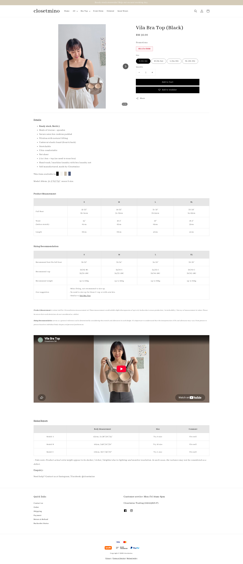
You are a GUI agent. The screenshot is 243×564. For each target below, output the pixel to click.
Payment (37, 515)
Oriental (110, 11)
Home (66, 11)
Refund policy (132, 558)
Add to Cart (167, 82)
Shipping (38, 511)
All (74, 11)
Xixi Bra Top (85, 296)
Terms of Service (119, 558)
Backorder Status (41, 523)
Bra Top (84, 11)
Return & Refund (41, 519)
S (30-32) (143, 61)
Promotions (142, 42)
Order (36, 507)
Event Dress (98, 11)
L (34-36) (174, 61)
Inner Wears (123, 11)
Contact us (38, 503)
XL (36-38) (190, 61)
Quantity (139, 67)
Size (137, 55)
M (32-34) (158, 61)
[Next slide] (125, 66)
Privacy (108, 558)
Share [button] (142, 98)
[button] (196, 11)
